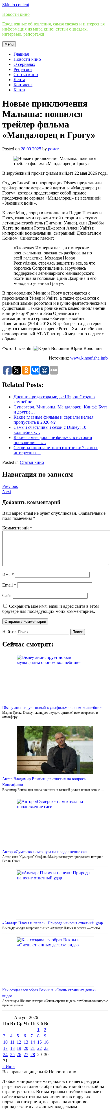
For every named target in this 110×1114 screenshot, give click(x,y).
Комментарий (17, 527)
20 (26, 1048)
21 (32, 1048)
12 (19, 1042)
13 (26, 1042)
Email (9, 585)
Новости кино (16, 14)
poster (53, 148)
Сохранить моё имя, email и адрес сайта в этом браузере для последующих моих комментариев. (50, 609)
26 (19, 1054)
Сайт (7, 595)
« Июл (8, 1066)
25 (12, 1054)
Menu (9, 44)
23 (46, 1048)
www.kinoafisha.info (89, 358)
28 (32, 1054)
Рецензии (23, 69)
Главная (21, 54)
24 (5, 1054)
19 (19, 1048)
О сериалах (24, 64)
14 (32, 1042)
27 (26, 1054)
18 (12, 1048)
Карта (19, 89)
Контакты (23, 84)
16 (46, 1042)
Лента (19, 79)
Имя (8, 574)
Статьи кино (26, 74)
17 (5, 1048)
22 (39, 1048)
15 (39, 1042)
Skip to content (15, 4)
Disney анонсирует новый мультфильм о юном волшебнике (52, 708)
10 (5, 1042)
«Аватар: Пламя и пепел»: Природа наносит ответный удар (52, 923)
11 (12, 1042)
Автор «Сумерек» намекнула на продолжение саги (45, 852)
